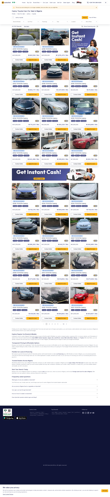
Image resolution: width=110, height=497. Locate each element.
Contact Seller (19, 59)
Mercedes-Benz (69, 337)
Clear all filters (92, 17)
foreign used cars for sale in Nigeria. (82, 371)
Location (73, 21)
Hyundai (45, 337)
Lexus (62, 337)
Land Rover (57, 337)
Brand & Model (16, 21)
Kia (53, 337)
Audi (33, 337)
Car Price (30, 21)
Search (85, 17)
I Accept (105, 490)
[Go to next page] (66, 324)
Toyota (82, 337)
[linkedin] (88, 413)
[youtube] (93, 413)
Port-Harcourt (79, 362)
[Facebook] (83, 413)
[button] (55, 380)
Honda (40, 337)
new (43, 371)
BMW (36, 337)
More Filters (89, 21)
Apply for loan (33, 59)
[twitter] (90, 413)
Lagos (70, 362)
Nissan (75, 337)
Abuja (73, 362)
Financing (44, 21)
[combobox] (14, 2)
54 (63, 324)
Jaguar (49, 337)
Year (58, 21)
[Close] (96, 7)
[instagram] (85, 413)
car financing (59, 354)
